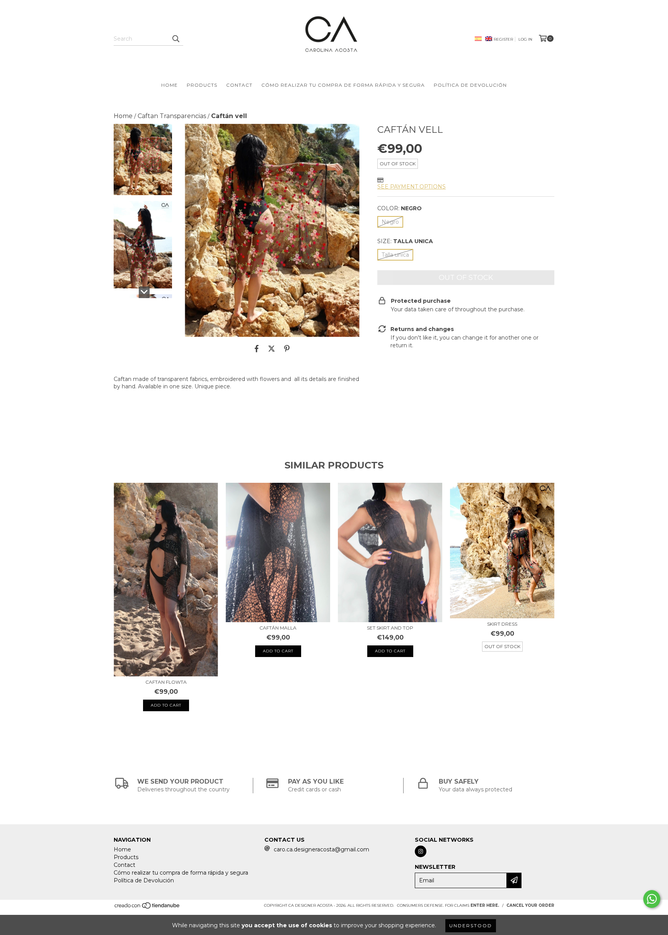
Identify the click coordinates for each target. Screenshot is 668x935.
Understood (470, 925)
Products (202, 85)
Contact (239, 85)
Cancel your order (530, 905)
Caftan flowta (166, 682)
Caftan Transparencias (172, 116)
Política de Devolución (470, 85)
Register (503, 39)
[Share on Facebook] (257, 348)
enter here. (484, 905)
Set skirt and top (390, 628)
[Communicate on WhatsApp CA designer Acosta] (651, 899)
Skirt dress (502, 624)
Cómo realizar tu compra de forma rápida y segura (343, 85)
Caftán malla (278, 628)
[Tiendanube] (147, 907)
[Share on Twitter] (271, 348)
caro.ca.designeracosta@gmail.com (321, 849)
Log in (525, 39)
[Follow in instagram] (420, 851)
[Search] (175, 39)
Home (169, 85)
